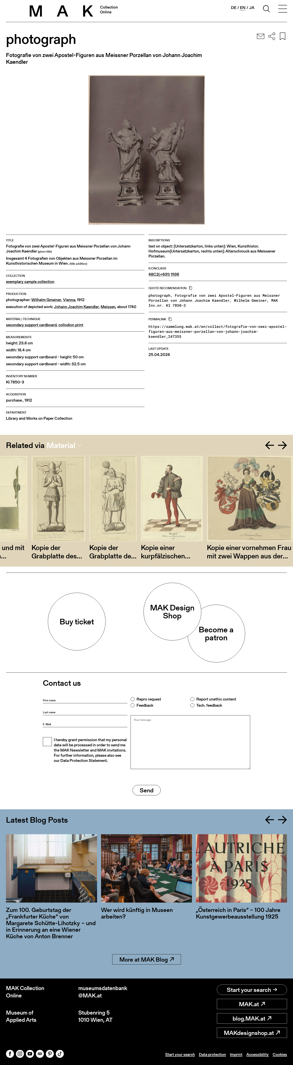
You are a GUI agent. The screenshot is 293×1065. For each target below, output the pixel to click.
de (233, 7)
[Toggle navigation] (282, 9)
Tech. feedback (209, 705)
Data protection (212, 1054)
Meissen (108, 306)
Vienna (69, 299)
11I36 (175, 274)
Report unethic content (216, 699)
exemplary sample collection (30, 281)
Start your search (249, 989)
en (243, 7)
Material (61, 445)
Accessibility (257, 1054)
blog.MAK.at (249, 1018)
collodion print (70, 324)
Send (146, 790)
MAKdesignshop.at (249, 1033)
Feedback (145, 705)
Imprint (236, 1054)
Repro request (149, 699)
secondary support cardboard (31, 324)
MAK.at (249, 1004)
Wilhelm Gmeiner (46, 299)
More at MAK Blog (143, 959)
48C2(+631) (159, 274)
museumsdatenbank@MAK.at (102, 991)
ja (251, 7)
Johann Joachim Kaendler (76, 306)
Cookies (280, 1054)
